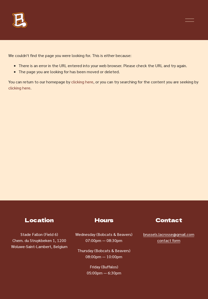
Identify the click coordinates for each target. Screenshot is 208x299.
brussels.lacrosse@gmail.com (168, 234)
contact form (168, 240)
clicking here (82, 81)
